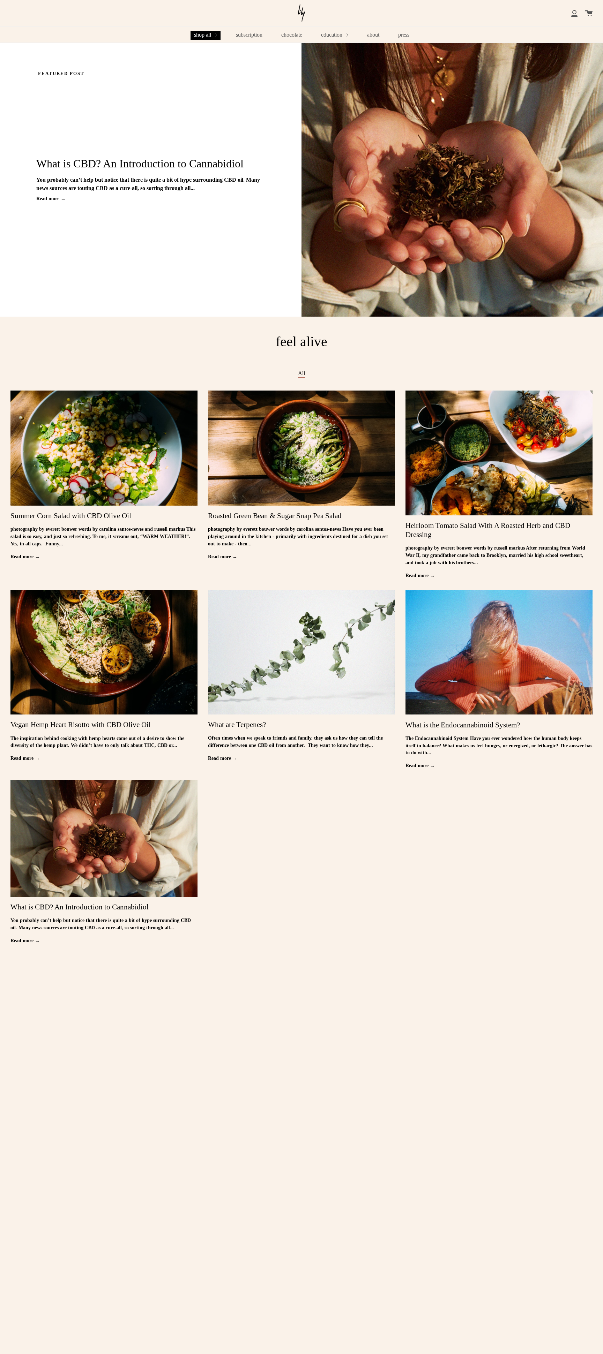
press (403, 35)
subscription (249, 35)
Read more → (51, 198)
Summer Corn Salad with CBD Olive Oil (70, 516)
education (332, 35)
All (301, 373)
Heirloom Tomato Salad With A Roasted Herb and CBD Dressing (487, 530)
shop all (203, 35)
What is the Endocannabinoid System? (462, 725)
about (373, 35)
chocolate (291, 35)
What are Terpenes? (237, 724)
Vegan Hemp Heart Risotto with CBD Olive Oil (80, 724)
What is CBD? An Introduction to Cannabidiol (140, 163)
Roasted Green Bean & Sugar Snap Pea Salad (275, 516)
